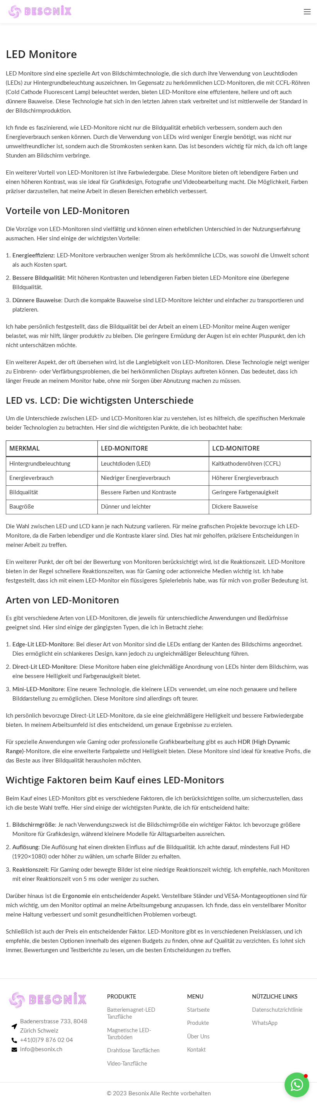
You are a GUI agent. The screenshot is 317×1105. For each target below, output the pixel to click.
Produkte (198, 1023)
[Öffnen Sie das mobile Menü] (307, 11)
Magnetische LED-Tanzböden (129, 1034)
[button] (297, 1084)
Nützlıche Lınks (275, 997)
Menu (195, 997)
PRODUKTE (121, 997)
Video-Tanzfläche (127, 1064)
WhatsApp (265, 1023)
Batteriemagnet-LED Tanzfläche (131, 1013)
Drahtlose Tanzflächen (133, 1051)
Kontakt (196, 1050)
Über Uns (198, 1037)
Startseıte (198, 1010)
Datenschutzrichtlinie (277, 1010)
